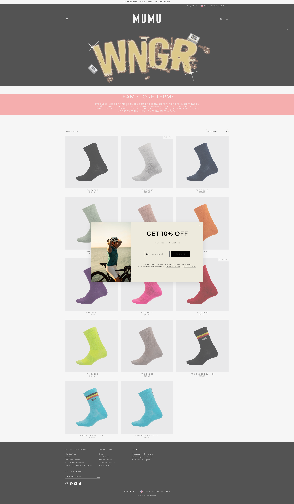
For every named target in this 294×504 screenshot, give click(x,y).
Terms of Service (173, 266)
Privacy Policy (190, 266)
